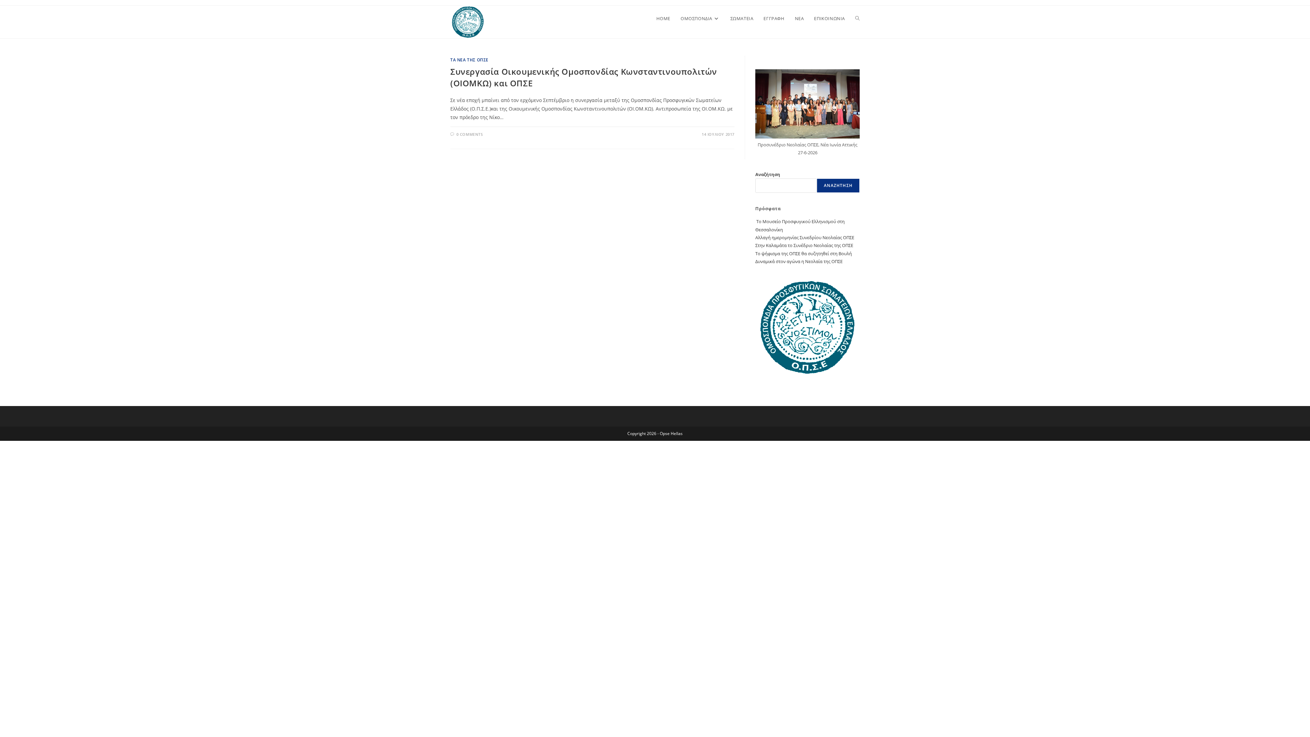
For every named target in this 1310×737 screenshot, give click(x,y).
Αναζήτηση (767, 174)
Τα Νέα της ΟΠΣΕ (469, 60)
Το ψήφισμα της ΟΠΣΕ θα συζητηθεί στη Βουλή (803, 253)
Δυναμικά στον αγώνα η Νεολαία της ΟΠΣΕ (799, 261)
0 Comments (469, 134)
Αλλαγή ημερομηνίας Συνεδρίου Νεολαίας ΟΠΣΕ (804, 237)
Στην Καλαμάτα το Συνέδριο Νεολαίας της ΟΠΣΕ (804, 245)
